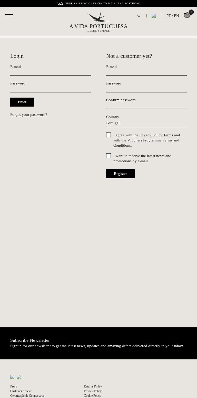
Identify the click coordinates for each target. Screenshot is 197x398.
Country (112, 117)
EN (176, 16)
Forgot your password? (28, 114)
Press (13, 386)
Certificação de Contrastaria (27, 395)
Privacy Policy (93, 391)
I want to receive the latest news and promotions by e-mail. (142, 158)
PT (168, 16)
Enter (22, 102)
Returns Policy (93, 386)
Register (120, 174)
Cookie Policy (92, 395)
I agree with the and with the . (146, 140)
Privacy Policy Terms (156, 135)
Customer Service (21, 391)
